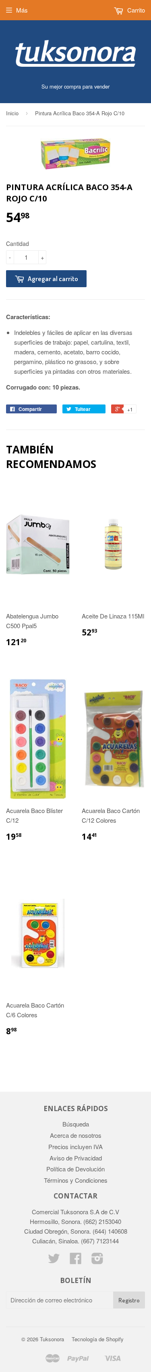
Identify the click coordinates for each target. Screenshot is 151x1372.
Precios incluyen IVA (75, 1146)
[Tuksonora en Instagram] (97, 1260)
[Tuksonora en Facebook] (76, 1260)
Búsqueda (75, 1124)
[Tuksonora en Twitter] (54, 1260)
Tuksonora (52, 1339)
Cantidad (17, 243)
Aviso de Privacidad (76, 1158)
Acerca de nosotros (75, 1135)
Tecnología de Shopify (98, 1339)
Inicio (12, 113)
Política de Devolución (75, 1169)
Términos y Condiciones (76, 1180)
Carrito (135, 10)
